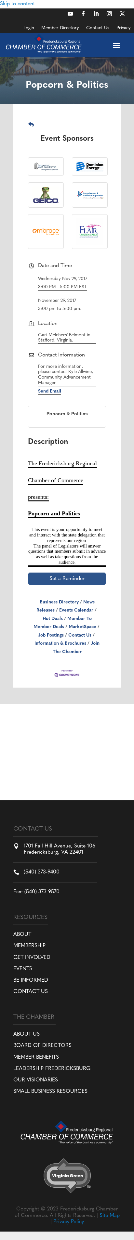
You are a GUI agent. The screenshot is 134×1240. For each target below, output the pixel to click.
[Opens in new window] (70, 13)
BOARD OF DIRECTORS (42, 1045)
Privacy (123, 28)
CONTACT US (30, 991)
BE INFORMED (30, 980)
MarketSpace (82, 627)
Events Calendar (76, 610)
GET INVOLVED (31, 957)
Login (28, 28)
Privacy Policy (68, 1221)
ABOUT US (26, 1034)
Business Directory (59, 602)
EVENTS (22, 969)
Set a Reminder (67, 578)
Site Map (110, 1215)
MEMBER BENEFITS (36, 1057)
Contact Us (97, 28)
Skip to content (17, 3)
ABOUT (22, 934)
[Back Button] (31, 125)
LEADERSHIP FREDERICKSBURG (51, 1068)
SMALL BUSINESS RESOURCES (50, 1091)
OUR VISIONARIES (35, 1080)
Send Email (49, 391)
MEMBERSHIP (29, 946)
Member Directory (60, 28)
